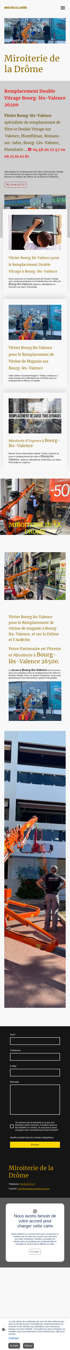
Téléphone (15, 1050)
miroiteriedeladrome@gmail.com (34, 1188)
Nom (13, 1034)
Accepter (35, 1251)
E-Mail (13, 1066)
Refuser (28, 1345)
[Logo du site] (19, 11)
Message (14, 1082)
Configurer (14, 1338)
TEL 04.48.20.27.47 (15, 184)
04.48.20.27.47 (27, 1184)
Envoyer (35, 1144)
